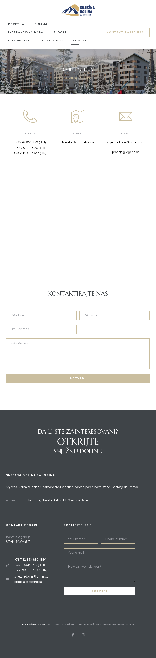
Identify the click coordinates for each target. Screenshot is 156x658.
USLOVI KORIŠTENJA (89, 624)
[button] (125, 32)
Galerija (50, 40)
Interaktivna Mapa (25, 32)
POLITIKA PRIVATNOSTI (119, 624)
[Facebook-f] (73, 635)
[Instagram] (83, 635)
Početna (16, 24)
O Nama (41, 24)
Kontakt (81, 40)
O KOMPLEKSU (20, 40)
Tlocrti (60, 32)
